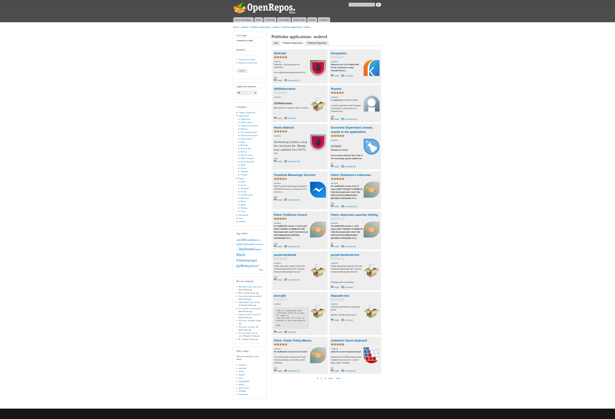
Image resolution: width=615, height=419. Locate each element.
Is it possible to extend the (249, 308)
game (239, 244)
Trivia (243, 211)
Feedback (323, 19)
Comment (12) (293, 279)
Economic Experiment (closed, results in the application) (352, 129)
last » (339, 378)
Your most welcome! (246, 326)
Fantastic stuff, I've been (248, 314)
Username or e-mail (245, 40)
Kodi (346, 64)
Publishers (270, 19)
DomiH (241, 374)
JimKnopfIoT (243, 381)
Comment (348, 75)
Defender (280, 53)
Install (279, 80)
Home (235, 26)
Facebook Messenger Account (295, 175)
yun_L (241, 378)
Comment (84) (293, 199)
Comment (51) (293, 80)
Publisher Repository (317, 42)
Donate (312, 19)
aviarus (241, 371)
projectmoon (243, 387)
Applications (243, 115)
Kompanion (339, 53)
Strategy (244, 208)
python (242, 265)
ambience (252, 240)
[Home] (265, 8)
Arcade (243, 191)
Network (244, 145)
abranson (242, 364)
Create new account (246, 59)
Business (244, 128)
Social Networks (247, 161)
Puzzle (243, 201)
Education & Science (249, 135)
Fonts (240, 218)
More (261, 269)
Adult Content (246, 122)
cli (260, 240)
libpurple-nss (340, 295)
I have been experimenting (249, 296)
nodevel (244, 26)
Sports (243, 164)
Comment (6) (350, 370)
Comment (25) (350, 119)
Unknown (244, 171)
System (244, 168)
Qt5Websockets (284, 89)
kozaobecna (243, 394)
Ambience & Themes (249, 125)
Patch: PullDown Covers (290, 215)
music (258, 249)
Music (243, 142)
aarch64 (241, 239)
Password (241, 50)
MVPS (302, 149)
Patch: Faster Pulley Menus (292, 340)
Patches (244, 151)
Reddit (334, 67)
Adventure (245, 188)
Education (245, 198)
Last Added (284, 19)
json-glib (280, 295)
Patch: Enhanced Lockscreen (351, 175)
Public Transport (247, 158)
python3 (253, 265)
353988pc (242, 391)
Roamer (336, 89)
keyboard (246, 248)
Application (245, 119)
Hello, (241, 293)
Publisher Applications (294, 42)
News (258, 19)
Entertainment (246, 138)
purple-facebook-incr (345, 255)
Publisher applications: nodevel (264, 26)
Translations (243, 215)
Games (241, 178)
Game (243, 181)
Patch (240, 254)
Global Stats (299, 19)
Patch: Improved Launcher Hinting (354, 215)
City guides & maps (249, 132)
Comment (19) (293, 161)
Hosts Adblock (284, 127)
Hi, (239, 339)
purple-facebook (285, 255)
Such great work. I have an (249, 286)
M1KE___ (242, 384)
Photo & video (246, 155)
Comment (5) (350, 166)
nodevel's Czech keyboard (349, 340)
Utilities (244, 174)
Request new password (247, 62)
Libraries (242, 221)
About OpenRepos (243, 19)
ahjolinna (242, 368)
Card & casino (246, 194)
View (276, 42)
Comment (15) (293, 246)
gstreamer (248, 244)
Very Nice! (242, 320)
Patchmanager (246, 260)
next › (331, 378)
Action (243, 185)
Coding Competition (246, 112)
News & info (246, 148)
